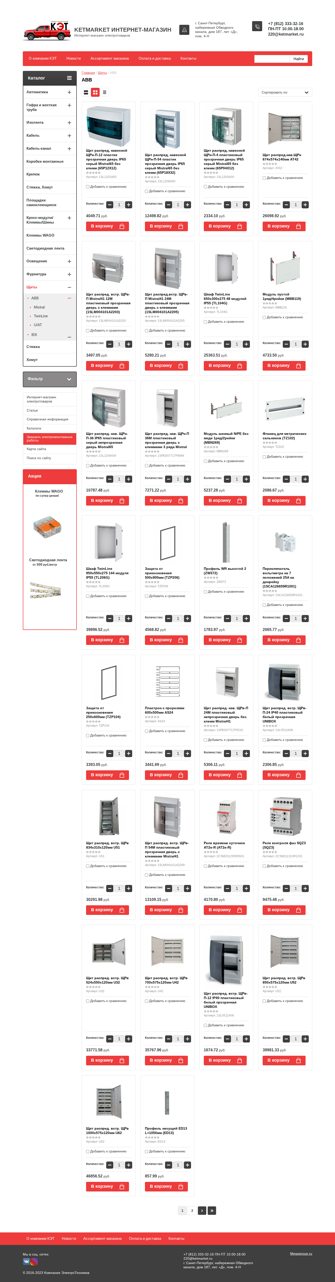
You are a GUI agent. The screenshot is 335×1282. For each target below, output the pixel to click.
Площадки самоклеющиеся (41, 202)
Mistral (39, 307)
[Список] (86, 92)
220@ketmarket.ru (286, 34)
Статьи (32, 410)
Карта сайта (36, 449)
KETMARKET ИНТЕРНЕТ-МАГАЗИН (122, 30)
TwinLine (41, 316)
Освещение (36, 261)
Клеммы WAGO (40, 235)
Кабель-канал (38, 148)
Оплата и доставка (155, 58)
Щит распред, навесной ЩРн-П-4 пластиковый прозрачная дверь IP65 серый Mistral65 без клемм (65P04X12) (224, 159)
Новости (73, 58)
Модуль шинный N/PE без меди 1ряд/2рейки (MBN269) (226, 438)
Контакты (188, 58)
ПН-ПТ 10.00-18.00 (286, 29)
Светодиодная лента (45, 248)
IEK (34, 335)
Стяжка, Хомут (39, 187)
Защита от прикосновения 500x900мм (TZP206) (162, 573)
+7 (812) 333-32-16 (285, 23)
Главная (88, 73)
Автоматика (37, 92)
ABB (35, 298)
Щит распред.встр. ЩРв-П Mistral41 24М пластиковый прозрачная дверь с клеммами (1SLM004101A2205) (167, 303)
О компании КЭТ (43, 58)
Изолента (34, 122)
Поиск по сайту (39, 458)
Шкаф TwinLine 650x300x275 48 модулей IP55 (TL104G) (225, 298)
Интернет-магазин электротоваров (41, 399)
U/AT (38, 325)
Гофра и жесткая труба (41, 107)
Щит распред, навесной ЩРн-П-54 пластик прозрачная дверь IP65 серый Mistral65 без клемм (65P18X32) (165, 163)
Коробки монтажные (45, 161)
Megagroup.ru (301, 1253)
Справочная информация (47, 419)
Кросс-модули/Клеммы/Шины (40, 219)
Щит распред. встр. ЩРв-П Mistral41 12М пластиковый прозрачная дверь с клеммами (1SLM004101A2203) (108, 303)
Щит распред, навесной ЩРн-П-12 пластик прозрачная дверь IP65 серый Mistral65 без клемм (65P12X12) (106, 159)
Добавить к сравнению (108, 186)
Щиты (102, 73)
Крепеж (33, 174)
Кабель (32, 135)
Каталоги (34, 428)
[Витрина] (95, 92)
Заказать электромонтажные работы (50, 438)
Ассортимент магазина (109, 58)
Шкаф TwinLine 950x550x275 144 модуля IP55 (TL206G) (107, 573)
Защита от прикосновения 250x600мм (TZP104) (103, 712)
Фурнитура (36, 274)
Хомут (32, 360)
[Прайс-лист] (104, 92)
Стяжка (33, 347)
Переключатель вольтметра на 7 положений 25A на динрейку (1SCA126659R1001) (279, 577)
